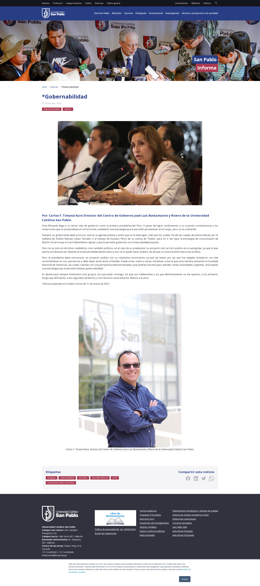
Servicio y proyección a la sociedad (200, 13)
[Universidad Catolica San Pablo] (53, 13)
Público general (113, 3)
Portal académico (148, 510)
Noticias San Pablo (52, 109)
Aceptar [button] (185, 579)
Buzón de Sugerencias (105, 533)
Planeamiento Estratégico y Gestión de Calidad (195, 510)
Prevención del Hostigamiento (154, 523)
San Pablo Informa (100, 477)
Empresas (99, 3)
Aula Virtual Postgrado (183, 535)
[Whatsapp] (211, 478)
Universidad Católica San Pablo (61, 482)
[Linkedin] (196, 478)
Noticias (207, 3)
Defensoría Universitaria (184, 519)
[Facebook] (188, 478)
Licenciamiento (181, 3)
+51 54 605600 (66, 552)
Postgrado (140, 13)
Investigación (172, 13)
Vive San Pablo (101, 13)
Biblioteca (196, 3)
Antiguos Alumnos (74, 3)
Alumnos (46, 3)
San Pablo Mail (179, 527)
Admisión (117, 13)
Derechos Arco (147, 519)
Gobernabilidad (67, 477)
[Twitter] (203, 478)
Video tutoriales (147, 535)
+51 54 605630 (49, 552)
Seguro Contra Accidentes (152, 531)
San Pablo (83, 477)
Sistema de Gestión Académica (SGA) (190, 514)
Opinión (67, 109)
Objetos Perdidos (148, 527)
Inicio (44, 86)
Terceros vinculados (182, 523)
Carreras (128, 13)
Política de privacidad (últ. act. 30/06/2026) (115, 529)
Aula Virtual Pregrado (182, 531)
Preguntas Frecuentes (150, 514)
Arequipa (52, 477)
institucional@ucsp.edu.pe (54, 555)
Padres (88, 3)
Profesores (58, 3)
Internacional (156, 13)
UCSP (115, 477)
